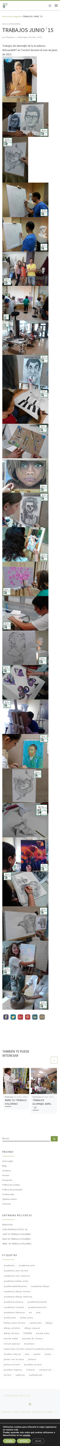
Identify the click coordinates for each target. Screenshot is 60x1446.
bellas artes (26, 1317)
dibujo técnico (11, 1333)
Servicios (6, 1203)
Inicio (4, 16)
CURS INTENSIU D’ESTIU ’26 (14, 1229)
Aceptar (9, 1441)
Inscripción (7, 1180)
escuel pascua (12, 1343)
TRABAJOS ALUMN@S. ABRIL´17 (42, 1104)
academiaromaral (37, 1302)
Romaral (10, 37)
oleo (27, 1354)
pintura (32, 1359)
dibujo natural (32, 1328)
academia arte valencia (17, 1276)
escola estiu (42, 1333)
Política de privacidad (12, 1189)
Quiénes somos (9, 1199)
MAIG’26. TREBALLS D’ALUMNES (16, 1239)
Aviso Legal (7, 1161)
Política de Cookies (11, 1184)
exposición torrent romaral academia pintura (29, 1349)
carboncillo (35, 1323)
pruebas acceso (33, 1364)
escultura (29, 1343)
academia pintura (13, 1302)
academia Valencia (14, 1312)
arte (38, 1312)
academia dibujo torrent (17, 1291)
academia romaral (14, 1307)
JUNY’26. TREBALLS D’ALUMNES (16, 1234)
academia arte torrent (16, 1270)
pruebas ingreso (13, 1369)
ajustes (26, 1435)
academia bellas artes (16, 1281)
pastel (37, 1354)
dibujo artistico (12, 1328)
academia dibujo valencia (18, 1296)
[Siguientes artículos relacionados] (54, 1060)
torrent (7, 1375)
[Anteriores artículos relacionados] (46, 1060)
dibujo (49, 1323)
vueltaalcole (35, 1375)
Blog (4, 1165)
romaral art (45, 1369)
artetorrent (10, 1317)
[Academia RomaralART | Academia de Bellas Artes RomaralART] (5, 5)
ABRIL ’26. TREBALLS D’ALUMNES (17, 1243)
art (30, 1312)
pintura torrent (12, 1364)
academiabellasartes (15, 1286)
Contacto (6, 1170)
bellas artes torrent (14, 1323)
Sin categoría (15, 16)
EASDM (28, 1333)
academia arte (27, 1265)
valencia (20, 1375)
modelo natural (12, 1354)
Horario (5, 1175)
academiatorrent (37, 1307)
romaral (30, 1369)
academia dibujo (40, 1286)
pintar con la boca (14, 1359)
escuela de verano (32, 1338)
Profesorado (8, 1194)
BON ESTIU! (7, 1224)
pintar (48, 1354)
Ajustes (38, 1441)
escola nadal (11, 1338)
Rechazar (24, 1441)
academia (9, 1265)
